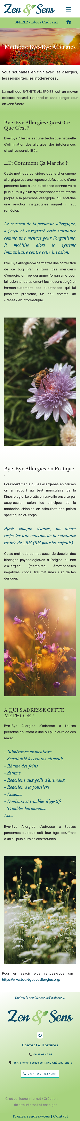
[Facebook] (40, 1035)
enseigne (50, 1104)
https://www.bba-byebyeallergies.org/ (31, 979)
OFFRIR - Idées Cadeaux (36, 22)
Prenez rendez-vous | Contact (40, 1116)
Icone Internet (30, 1098)
